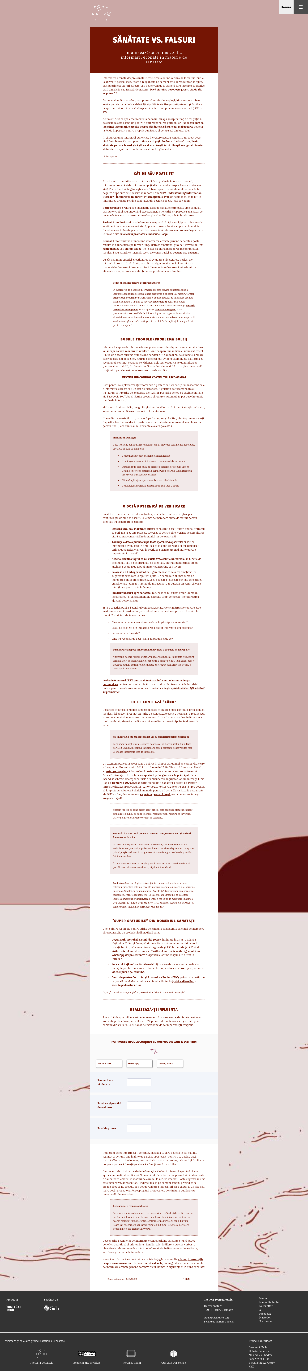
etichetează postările (124, 297)
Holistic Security (259, 1351)
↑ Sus (186, 1279)
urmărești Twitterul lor (152, 951)
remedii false (111, 248)
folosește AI (160, 301)
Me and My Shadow (260, 1355)
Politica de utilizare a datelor (219, 1321)
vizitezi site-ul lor (122, 951)
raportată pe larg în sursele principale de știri (171, 775)
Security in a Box (259, 1358)
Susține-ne (265, 1321)
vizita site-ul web (175, 968)
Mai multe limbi (269, 1302)
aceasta (177, 252)
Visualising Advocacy (262, 1362)
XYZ (251, 1366)
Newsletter (266, 1306)
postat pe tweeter (116, 771)
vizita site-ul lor (184, 981)
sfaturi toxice (133, 248)
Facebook (265, 1313)
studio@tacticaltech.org (216, 1317)
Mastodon (265, 1317)
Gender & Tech (258, 1347)
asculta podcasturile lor (126, 985)
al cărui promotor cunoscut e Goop (145, 234)
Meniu (263, 1298)
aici (105, 189)
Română (286, 7)
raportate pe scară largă (155, 794)
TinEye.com (142, 898)
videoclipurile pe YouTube (128, 972)
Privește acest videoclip (148, 1263)
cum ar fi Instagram (165, 309)
